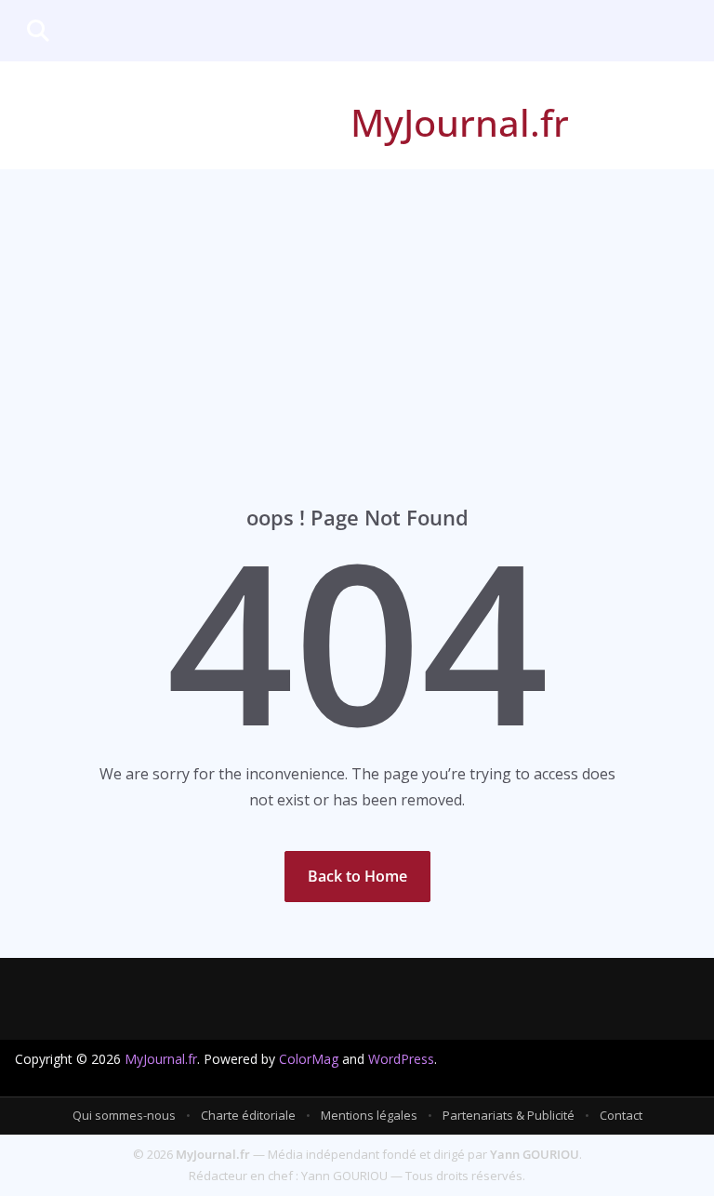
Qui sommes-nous (124, 1115)
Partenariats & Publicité (509, 1115)
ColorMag (308, 1059)
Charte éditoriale (248, 1115)
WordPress (401, 1059)
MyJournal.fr (459, 122)
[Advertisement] (357, 309)
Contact (621, 1115)
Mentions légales (369, 1115)
